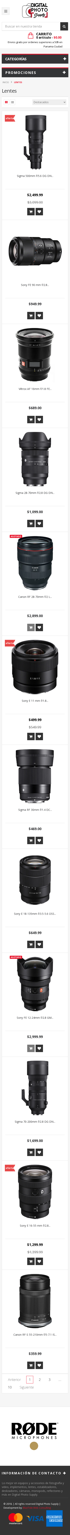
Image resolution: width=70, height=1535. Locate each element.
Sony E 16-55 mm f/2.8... (35, 1225)
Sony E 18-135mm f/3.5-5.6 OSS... (35, 914)
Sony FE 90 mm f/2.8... (35, 285)
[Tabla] (6, 102)
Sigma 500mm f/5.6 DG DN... (35, 176)
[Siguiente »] (26, 1387)
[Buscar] (64, 26)
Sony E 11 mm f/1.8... (35, 701)
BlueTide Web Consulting (37, 1507)
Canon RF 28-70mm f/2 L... (35, 597)
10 (10, 1387)
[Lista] (12, 102)
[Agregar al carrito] (31, 211)
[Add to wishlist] (39, 211)
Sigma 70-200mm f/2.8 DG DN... (35, 1121)
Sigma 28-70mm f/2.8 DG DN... (35, 493)
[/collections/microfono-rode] (35, 1436)
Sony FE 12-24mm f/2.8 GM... (35, 1017)
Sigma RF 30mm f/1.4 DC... (35, 810)
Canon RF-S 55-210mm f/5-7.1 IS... (35, 1334)
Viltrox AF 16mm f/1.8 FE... (35, 389)
